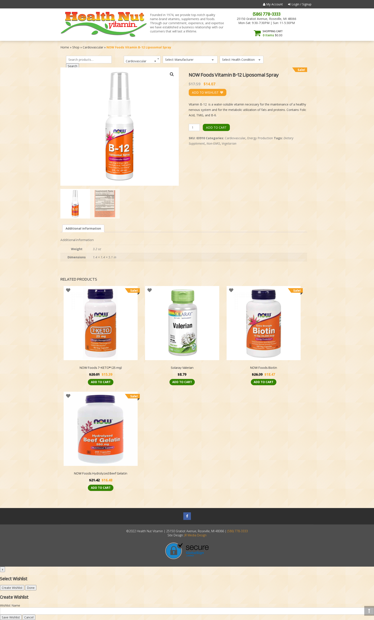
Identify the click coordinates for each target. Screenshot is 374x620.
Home (64, 47)
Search (72, 66)
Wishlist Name (10, 605)
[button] (172, 74)
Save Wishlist (11, 617)
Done (31, 588)
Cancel (29, 617)
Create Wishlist (12, 588)
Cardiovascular (93, 47)
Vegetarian (229, 143)
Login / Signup (301, 4)
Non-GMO (213, 143)
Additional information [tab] (83, 228)
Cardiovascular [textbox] (141, 61)
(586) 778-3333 (266, 14)
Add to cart (216, 127)
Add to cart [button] (101, 382)
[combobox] (142, 59)
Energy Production (260, 138)
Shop (75, 47)
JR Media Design (195, 535)
